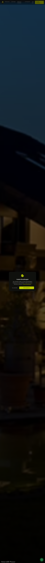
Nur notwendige (14, 287)
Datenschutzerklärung (27, 284)
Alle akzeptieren (26, 287)
